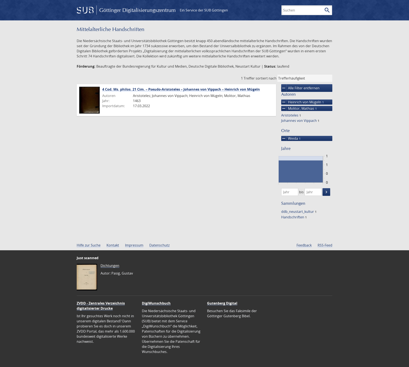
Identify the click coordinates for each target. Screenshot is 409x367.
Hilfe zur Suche (89, 245)
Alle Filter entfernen (300, 88)
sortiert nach (266, 78)
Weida (291, 138)
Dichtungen (110, 265)
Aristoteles (291, 115)
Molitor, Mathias (299, 108)
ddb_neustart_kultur (299, 211)
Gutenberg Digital (222, 303)
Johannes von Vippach (300, 120)
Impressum (134, 245)
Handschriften (294, 217)
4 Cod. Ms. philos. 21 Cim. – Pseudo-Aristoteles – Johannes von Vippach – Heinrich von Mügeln (181, 89)
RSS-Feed (325, 245)
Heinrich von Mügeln (302, 102)
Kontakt (113, 245)
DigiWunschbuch (156, 303)
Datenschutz (159, 245)
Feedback (304, 245)
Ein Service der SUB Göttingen (204, 10)
